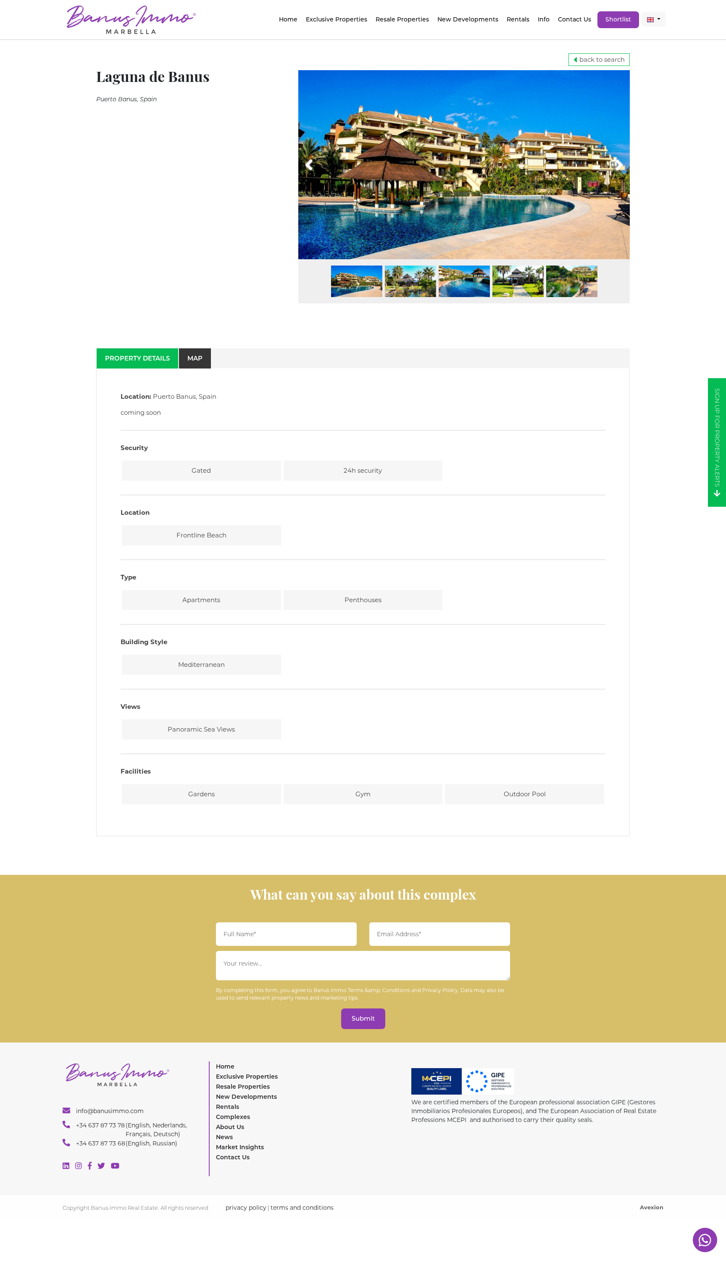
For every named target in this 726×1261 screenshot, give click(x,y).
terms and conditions (302, 1207)
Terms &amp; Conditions (379, 990)
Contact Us (574, 19)
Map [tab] (195, 358)
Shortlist (618, 19)
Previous (324, 159)
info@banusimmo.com (109, 1111)
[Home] (131, 19)
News (224, 1137)
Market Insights (240, 1147)
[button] (654, 19)
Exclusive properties (336, 19)
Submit (363, 1018)
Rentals (518, 19)
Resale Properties (402, 19)
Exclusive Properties (247, 1076)
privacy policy (246, 1207)
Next (608, 159)
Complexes (233, 1117)
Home (288, 19)
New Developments (467, 19)
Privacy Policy (440, 990)
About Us (230, 1127)
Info (544, 19)
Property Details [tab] (137, 358)
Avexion (651, 1207)
